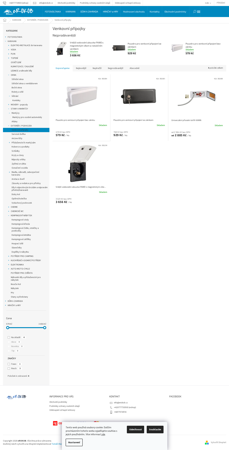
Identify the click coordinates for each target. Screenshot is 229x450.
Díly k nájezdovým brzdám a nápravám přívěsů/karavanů (30, 189)
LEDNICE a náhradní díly (21, 70)
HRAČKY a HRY (14, 305)
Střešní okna (17, 79)
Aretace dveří (18, 179)
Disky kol (16, 194)
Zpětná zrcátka (19, 163)
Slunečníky (17, 247)
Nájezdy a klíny (18, 159)
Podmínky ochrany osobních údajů (95, 3)
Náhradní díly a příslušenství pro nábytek (26, 279)
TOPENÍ (14, 58)
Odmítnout (135, 429)
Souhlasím (155, 429)
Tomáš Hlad (56, 444)
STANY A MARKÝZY (19, 108)
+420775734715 (120, 412)
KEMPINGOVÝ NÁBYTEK (21, 215)
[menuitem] (52, 11)
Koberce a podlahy (20, 146)
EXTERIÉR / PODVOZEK (21, 125)
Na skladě (18, 337)
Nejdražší (97, 68)
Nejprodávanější (115, 68)
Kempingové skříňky (21, 239)
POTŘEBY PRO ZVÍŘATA (22, 273)
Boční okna (17, 87)
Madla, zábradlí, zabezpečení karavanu (25, 173)
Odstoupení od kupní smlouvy (128, 3)
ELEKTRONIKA (17, 264)
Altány (14, 121)
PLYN (13, 54)
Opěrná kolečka (19, 198)
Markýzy (16, 113)
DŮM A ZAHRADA (15, 301)
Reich (16, 368)
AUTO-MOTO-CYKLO (20, 268)
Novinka (16, 346)
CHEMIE (14, 207)
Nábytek (15, 288)
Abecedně (134, 68)
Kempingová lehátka (21, 235)
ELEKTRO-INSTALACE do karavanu (26, 45)
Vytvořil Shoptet (218, 442)
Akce (15, 342)
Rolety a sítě (17, 92)
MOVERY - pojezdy (19, 104)
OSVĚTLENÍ (16, 62)
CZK (207, 3)
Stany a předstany (19, 296)
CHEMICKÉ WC (17, 211)
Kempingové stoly (20, 219)
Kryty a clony (18, 155)
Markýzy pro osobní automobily (27, 117)
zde (103, 434)
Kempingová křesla (21, 224)
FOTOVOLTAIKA (15, 37)
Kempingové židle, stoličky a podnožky (25, 229)
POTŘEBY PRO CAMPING (22, 256)
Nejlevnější (81, 68)
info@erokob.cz (121, 402)
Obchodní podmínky (66, 3)
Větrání (15, 96)
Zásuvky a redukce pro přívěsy (26, 183)
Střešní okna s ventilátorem (25, 83)
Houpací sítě (17, 243)
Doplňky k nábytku (20, 252)
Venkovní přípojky (20, 129)
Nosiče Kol (16, 284)
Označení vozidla (20, 167)
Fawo (15, 364)
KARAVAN (12, 41)
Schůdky (16, 151)
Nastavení (74, 442)
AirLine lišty (17, 138)
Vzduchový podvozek (22, 203)
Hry (12, 292)
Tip (14, 350)
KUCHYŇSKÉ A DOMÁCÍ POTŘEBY (26, 260)
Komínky (16, 100)
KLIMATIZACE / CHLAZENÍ (22, 66)
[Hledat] (194, 11)
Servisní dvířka (18, 134)
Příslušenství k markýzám (24, 142)
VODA (13, 49)
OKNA (13, 75)
